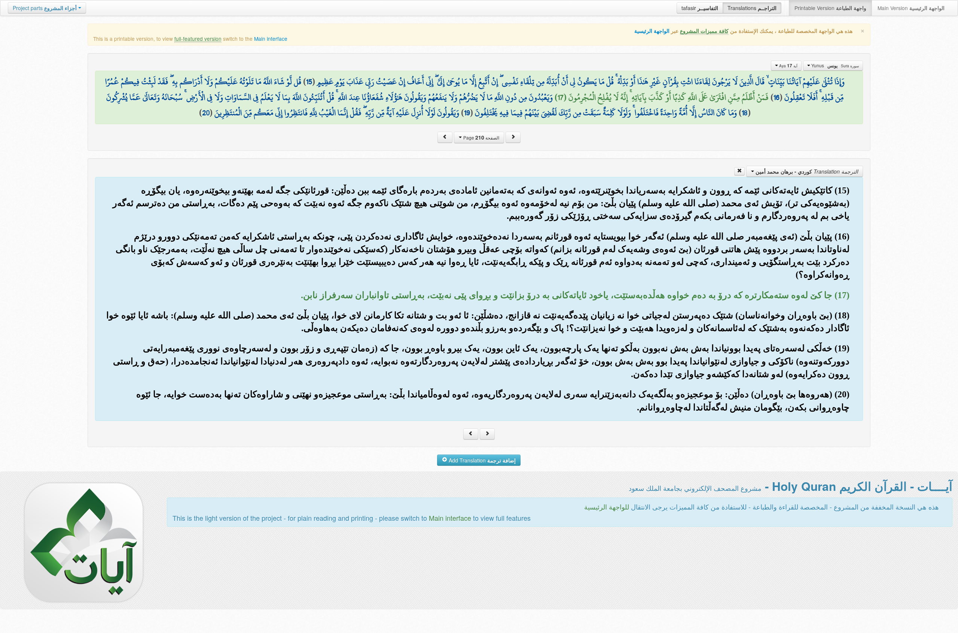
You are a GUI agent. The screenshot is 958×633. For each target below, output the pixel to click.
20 (206, 112)
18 (745, 112)
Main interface (270, 38)
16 (776, 97)
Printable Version (830, 8)
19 (467, 112)
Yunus (834, 65)
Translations (752, 8)
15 (309, 81)
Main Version (911, 8)
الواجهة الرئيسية (651, 30)
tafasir (699, 8)
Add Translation (481, 460)
